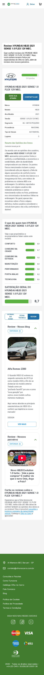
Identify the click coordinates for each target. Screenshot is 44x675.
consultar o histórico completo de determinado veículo (21, 511)
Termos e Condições (12, 608)
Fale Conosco (9, 589)
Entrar (32, 4)
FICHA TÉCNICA (22, 317)
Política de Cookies (11, 599)
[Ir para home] (13, 4)
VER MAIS (22, 424)
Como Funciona (10, 581)
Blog (5, 593)
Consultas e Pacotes (12, 576)
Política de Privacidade (13, 604)
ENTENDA (14, 331)
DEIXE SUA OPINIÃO (13, 97)
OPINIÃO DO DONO (10, 316)
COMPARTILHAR (31, 97)
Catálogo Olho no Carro (13, 585)
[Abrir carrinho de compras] (40, 4)
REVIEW (33, 317)
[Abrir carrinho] (3, 4)
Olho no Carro (25, 513)
